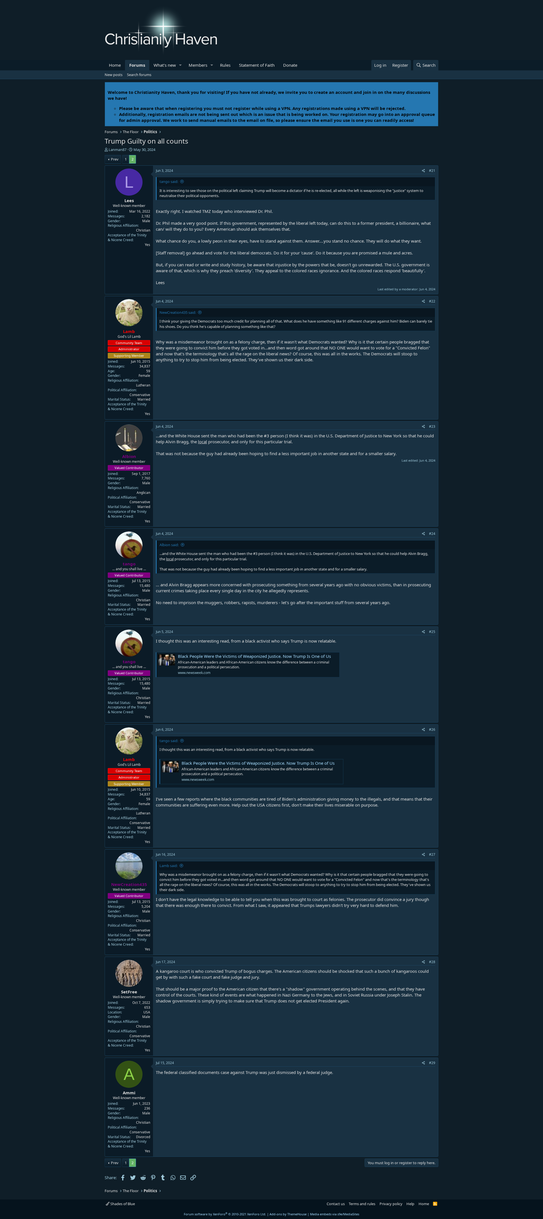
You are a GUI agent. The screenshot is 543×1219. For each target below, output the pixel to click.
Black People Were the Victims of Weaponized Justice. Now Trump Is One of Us (254, 656)
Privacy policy (391, 1203)
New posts (113, 74)
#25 (432, 631)
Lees (129, 200)
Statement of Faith (257, 65)
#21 (432, 170)
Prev (114, 159)
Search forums (139, 74)
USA (146, 1012)
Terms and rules (362, 1203)
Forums (137, 65)
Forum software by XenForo (225, 1214)
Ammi (129, 1092)
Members (198, 65)
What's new (165, 65)
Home (115, 65)
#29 (432, 1062)
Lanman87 (117, 149)
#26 (432, 729)
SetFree (129, 992)
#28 (432, 961)
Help (410, 1203)
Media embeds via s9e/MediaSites (334, 1214)
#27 (432, 854)
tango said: (169, 181)
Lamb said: (169, 865)
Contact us (336, 1203)
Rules (225, 65)
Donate (290, 65)
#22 (432, 301)
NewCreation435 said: (178, 312)
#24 (432, 533)
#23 (432, 426)
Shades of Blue (122, 1203)
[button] (180, 65)
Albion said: (169, 544)
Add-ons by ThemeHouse (288, 1214)
